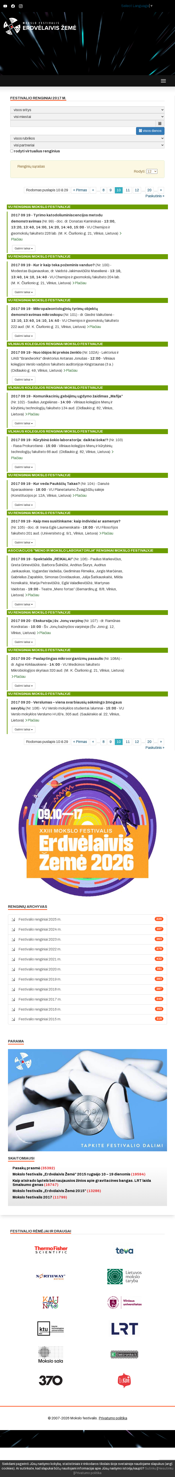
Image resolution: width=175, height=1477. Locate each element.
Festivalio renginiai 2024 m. (40, 929)
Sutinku (150, 1468)
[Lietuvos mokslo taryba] (124, 1276)
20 (149, 190)
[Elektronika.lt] (124, 1354)
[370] (50, 1380)
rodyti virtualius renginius (37, 151)
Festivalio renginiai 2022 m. (40, 949)
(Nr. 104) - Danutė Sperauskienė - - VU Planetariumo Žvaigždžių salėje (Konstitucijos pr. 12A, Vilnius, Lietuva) (60, 490)
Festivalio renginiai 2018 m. (40, 989)
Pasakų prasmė (34, 1168)
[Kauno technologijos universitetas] (50, 1328)
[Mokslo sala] (50, 1354)
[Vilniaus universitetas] (124, 1302)
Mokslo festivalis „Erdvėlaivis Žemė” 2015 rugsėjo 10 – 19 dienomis (79, 1174)
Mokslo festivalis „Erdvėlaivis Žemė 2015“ (57, 1191)
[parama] (87, 1100)
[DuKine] (124, 1380)
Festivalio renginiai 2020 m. (40, 969)
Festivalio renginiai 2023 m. (40, 939)
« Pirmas (80, 190)
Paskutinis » (155, 196)
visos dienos (152, 131)
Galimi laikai (23, 248)
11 (128, 190)
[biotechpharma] (50, 1276)
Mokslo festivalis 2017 (40, 1197)
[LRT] (124, 1328)
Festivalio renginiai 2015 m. (40, 1019)
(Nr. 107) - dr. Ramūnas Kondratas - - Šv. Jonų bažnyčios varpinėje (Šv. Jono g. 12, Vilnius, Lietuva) (65, 627)
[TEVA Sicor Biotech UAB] (124, 1250)
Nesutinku (165, 1468)
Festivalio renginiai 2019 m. (40, 979)
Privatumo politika (113, 1418)
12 (137, 190)
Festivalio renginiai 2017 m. (40, 999)
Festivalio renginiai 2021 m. (40, 959)
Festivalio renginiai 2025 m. (40, 919)
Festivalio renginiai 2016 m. (40, 1009)
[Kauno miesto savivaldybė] (50, 1302)
